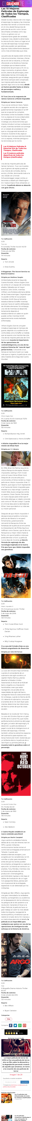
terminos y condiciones (18, 1085)
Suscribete (25, 1082)
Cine (8, 1019)
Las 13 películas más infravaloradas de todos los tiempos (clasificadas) (23, 1096)
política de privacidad (9, 1087)
